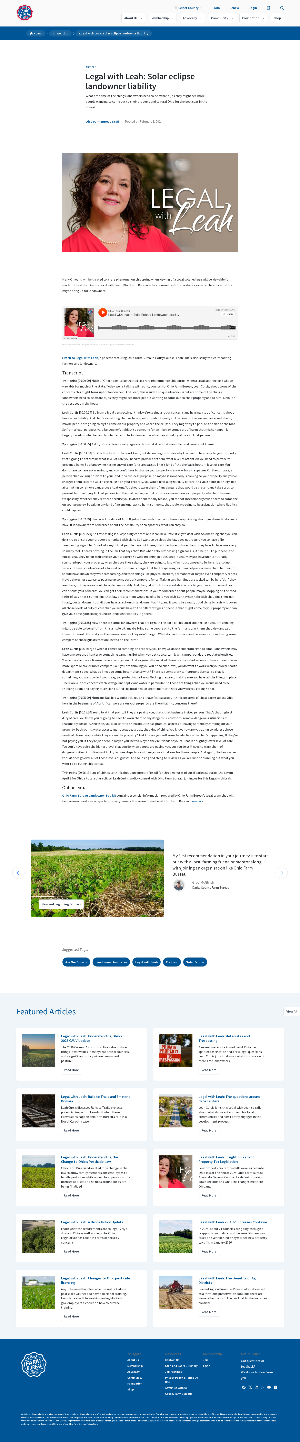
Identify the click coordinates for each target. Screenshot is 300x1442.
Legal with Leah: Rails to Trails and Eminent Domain (95, 1098)
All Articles (60, 33)
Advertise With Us (176, 1388)
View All (291, 1011)
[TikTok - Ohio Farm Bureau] (275, 1387)
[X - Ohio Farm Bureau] (250, 1387)
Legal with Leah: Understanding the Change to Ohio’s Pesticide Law (89, 1159)
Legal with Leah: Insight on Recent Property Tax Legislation (226, 1159)
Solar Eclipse (195, 962)
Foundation (250, 18)
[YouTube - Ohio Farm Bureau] (269, 1387)
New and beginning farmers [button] (61, 904)
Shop (277, 18)
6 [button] (34, 921)
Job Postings (173, 1372)
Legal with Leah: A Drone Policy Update (92, 1222)
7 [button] (38, 921)
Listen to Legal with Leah (80, 358)
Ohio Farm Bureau (71, 344)
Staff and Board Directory (181, 1366)
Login (253, 8)
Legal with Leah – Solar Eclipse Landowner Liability (108, 344)
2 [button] (17, 921)
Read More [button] (71, 1070)
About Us (130, 18)
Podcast (172, 962)
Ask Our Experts (76, 962)
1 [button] (13, 921)
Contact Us (172, 1360)
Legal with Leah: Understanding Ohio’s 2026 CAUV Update (91, 1038)
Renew (234, 8)
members (196, 801)
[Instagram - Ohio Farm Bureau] (262, 1387)
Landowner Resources (111, 962)
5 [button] (30, 921)
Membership (160, 18)
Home (38, 33)
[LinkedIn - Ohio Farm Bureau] (256, 1387)
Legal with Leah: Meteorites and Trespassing (224, 1038)
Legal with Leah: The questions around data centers (229, 1098)
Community (219, 18)
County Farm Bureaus (178, 1394)
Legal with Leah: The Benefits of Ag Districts (227, 1280)
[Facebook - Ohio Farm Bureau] (244, 1387)
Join (216, 8)
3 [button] (21, 921)
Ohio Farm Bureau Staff (102, 121)
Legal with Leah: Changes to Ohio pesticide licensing (95, 1280)
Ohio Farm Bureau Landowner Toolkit (89, 795)
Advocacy (190, 18)
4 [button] (25, 921)
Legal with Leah (146, 962)
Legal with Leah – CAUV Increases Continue (233, 1222)
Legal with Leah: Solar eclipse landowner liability (113, 33)
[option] (150, 878)
